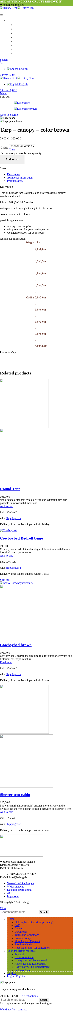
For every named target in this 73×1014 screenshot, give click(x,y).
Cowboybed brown (16, 645)
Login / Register (16, 976)
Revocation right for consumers (37, 49)
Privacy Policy (24, 45)
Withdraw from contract (13, 1009)
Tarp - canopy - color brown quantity (20, 153)
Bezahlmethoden (24, 944)
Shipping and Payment (30, 53)
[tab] (40, 174)
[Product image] (26, 480)
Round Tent (10, 489)
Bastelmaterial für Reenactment (32, 966)
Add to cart (12, 159)
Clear (12, 149)
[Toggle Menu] (1, 14)
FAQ (17, 29)
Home (11, 20)
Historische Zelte (24, 957)
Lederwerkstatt (23, 970)
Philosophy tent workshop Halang (38, 24)
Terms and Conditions (30, 41)
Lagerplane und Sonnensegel (31, 960)
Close (3, 908)
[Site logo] (9, 7)
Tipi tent (19, 954)
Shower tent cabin (15, 794)
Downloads (22, 37)
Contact (19, 33)
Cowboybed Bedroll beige (21, 538)
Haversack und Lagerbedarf (30, 963)
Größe (4, 147)
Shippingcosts (13, 518)
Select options (30, 995)
